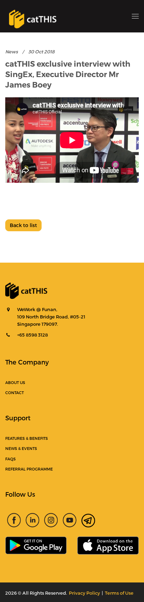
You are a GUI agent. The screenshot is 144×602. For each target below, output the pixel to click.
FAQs (10, 459)
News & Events (21, 448)
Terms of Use (119, 593)
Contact (14, 392)
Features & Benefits (26, 438)
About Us (15, 382)
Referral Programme (29, 469)
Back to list (23, 225)
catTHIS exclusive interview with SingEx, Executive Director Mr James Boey (67, 74)
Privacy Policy (84, 593)
